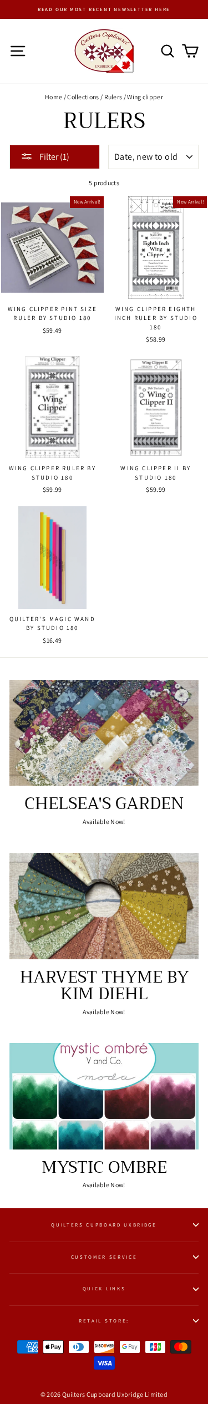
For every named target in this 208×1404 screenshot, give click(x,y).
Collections (83, 97)
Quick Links (104, 1288)
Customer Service (104, 1257)
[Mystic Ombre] (104, 1096)
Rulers (113, 97)
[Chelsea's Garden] (104, 733)
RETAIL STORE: (104, 1320)
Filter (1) (53, 156)
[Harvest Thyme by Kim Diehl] (104, 906)
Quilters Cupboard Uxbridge (104, 1225)
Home (53, 97)
